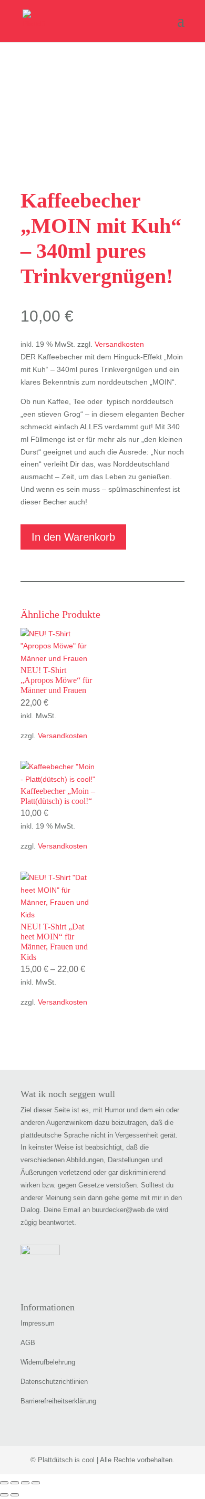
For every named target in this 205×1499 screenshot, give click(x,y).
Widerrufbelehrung (47, 1362)
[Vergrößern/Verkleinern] (4, 1482)
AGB (27, 1343)
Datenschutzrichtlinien (54, 1382)
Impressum (37, 1323)
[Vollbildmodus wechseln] (15, 1482)
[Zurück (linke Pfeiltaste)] (4, 1494)
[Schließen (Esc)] (36, 1482)
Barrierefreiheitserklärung (58, 1401)
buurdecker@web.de (123, 1210)
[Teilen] (25, 1482)
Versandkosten (119, 344)
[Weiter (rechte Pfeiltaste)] (15, 1494)
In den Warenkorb (73, 537)
